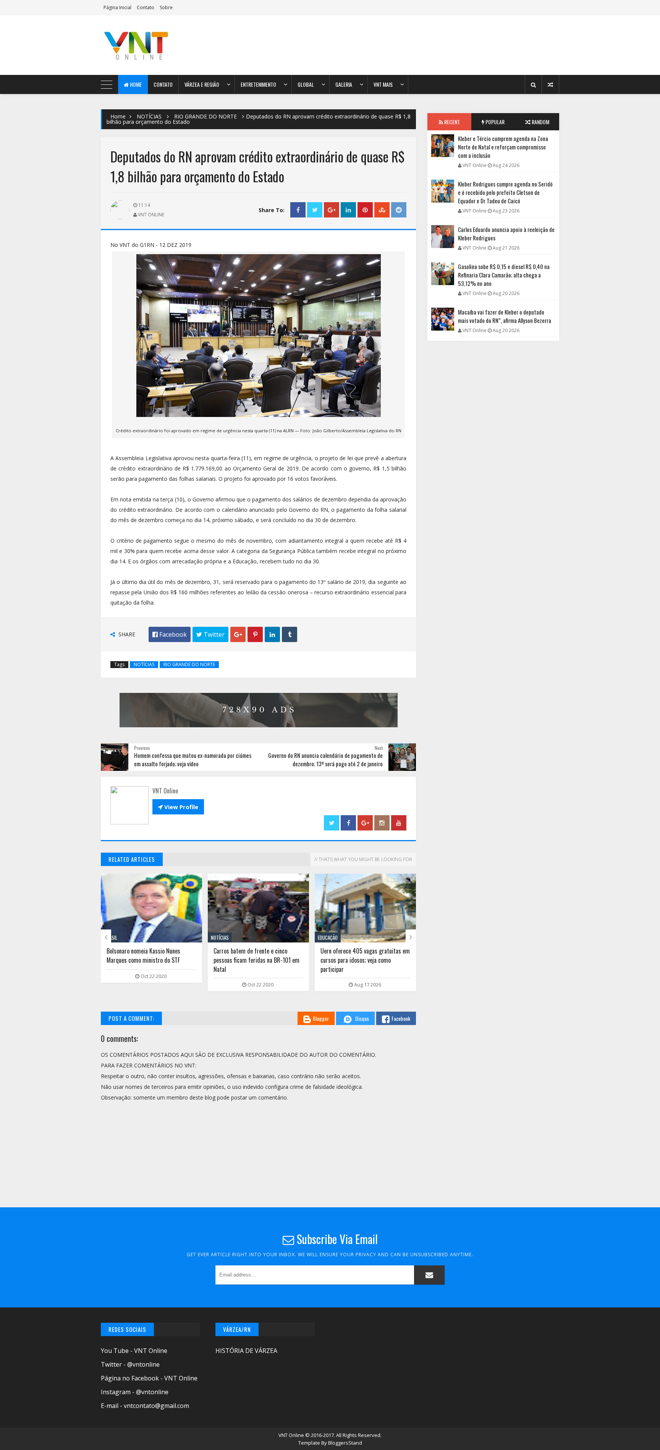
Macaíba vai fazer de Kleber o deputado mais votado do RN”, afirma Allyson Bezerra (504, 316)
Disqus (362, 1018)
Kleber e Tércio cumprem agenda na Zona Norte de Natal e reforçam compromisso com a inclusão (503, 146)
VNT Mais (383, 84)
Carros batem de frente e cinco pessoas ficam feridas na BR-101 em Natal (256, 960)
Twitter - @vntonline (130, 1364)
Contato (145, 7)
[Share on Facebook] (298, 210)
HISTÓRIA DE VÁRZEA (246, 1350)
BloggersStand (345, 1442)
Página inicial (117, 7)
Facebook (400, 1018)
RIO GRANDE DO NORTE (205, 116)
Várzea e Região (201, 84)
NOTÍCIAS (149, 116)
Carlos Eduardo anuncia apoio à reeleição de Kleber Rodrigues (506, 233)
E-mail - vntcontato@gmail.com (145, 1405)
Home (135, 84)
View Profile (178, 807)
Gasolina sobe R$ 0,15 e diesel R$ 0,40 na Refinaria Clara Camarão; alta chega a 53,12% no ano (504, 274)
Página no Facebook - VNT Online (149, 1378)
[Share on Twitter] (314, 210)
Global (306, 84)
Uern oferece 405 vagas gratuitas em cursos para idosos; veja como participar (365, 960)
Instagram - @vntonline (134, 1392)
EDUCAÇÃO (328, 937)
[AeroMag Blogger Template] (168, 45)
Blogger (321, 1018)
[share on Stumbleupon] (382, 210)
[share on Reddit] (398, 210)
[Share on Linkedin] (348, 210)
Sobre (166, 7)
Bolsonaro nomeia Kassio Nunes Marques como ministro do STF (143, 955)
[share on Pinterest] (365, 210)
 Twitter (210, 634)
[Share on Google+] (331, 210)
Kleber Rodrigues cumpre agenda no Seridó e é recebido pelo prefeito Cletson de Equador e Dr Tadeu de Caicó (505, 192)
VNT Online (291, 1435)
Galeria (343, 84)
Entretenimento (258, 84)
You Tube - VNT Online (134, 1350)
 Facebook (169, 634)
